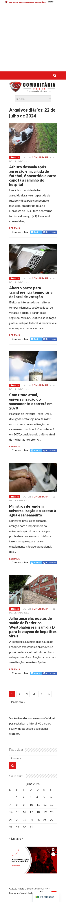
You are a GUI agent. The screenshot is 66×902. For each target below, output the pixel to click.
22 (17, 819)
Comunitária (40, 157)
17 (31, 812)
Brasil (16, 157)
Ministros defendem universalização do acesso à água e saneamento (32, 510)
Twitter (37, 232)
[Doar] (33, 2)
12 (45, 804)
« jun (12, 838)
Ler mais (14, 228)
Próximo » (18, 702)
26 (45, 819)
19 (45, 812)
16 (24, 812)
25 (38, 819)
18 (38, 812)
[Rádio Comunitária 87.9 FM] (33, 90)
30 (24, 827)
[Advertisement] (33, 38)
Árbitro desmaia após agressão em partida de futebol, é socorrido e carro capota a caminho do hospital (32, 176)
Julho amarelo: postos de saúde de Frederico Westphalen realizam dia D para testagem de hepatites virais (32, 627)
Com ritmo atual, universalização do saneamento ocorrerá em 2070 (30, 401)
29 (17, 827)
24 (31, 819)
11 (38, 804)
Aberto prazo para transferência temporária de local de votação (30, 292)
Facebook (51, 232)
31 (31, 827)
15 (17, 812)
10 (31, 804)
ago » (19, 838)
